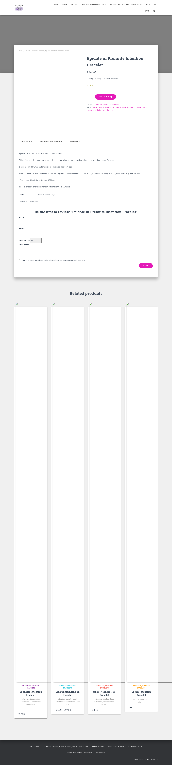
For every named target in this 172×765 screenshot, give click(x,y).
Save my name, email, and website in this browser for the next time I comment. (54, 260)
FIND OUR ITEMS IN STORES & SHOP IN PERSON (126, 4)
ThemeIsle (154, 759)
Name (22, 217)
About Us (74, 4)
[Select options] (79, 710)
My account (151, 4)
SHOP (64, 4)
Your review (24, 244)
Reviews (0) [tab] (75, 142)
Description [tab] (26, 142)
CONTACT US (100, 753)
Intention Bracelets (38, 51)
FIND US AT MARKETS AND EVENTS (94, 4)
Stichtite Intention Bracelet (104, 693)
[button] (66, 4)
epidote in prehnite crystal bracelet (100, 110)
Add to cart (104, 97)
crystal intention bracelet (101, 107)
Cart (147, 11)
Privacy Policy (98, 747)
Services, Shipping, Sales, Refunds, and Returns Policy (66, 747)
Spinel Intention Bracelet (141, 693)
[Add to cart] (42, 714)
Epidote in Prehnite (119, 107)
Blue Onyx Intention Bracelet (68, 693)
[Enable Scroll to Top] (167, 760)
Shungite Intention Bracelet (31, 693)
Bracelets (27, 51)
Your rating (24, 240)
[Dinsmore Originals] (19, 8)
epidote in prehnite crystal (137, 107)
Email (22, 228)
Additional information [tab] (51, 142)
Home (56, 4)
